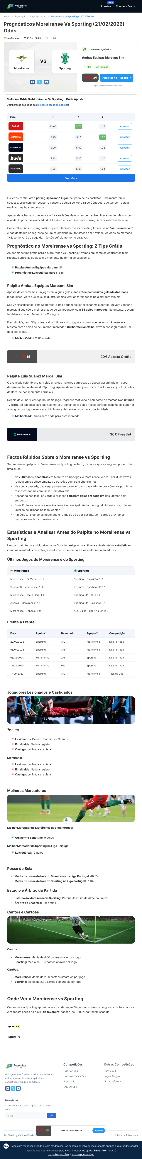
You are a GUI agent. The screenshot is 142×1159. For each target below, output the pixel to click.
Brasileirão (69, 1081)
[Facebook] (32, 82)
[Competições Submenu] (134, 6)
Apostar (125, 126)
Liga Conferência (113, 1081)
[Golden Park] (16, 168)
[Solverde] (16, 147)
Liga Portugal (37, 16)
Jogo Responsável (58, 1154)
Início (7, 16)
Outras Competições (119, 1064)
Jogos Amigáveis (113, 1076)
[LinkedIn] (46, 82)
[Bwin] (16, 158)
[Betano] (16, 136)
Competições (124, 6)
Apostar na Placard (115, 77)
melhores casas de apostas (52, 104)
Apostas (106, 6)
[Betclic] (16, 126)
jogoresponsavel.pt (83, 1154)
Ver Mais (71, 178)
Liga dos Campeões (74, 1076)
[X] (39, 82)
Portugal (20, 16)
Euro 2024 (110, 1070)
